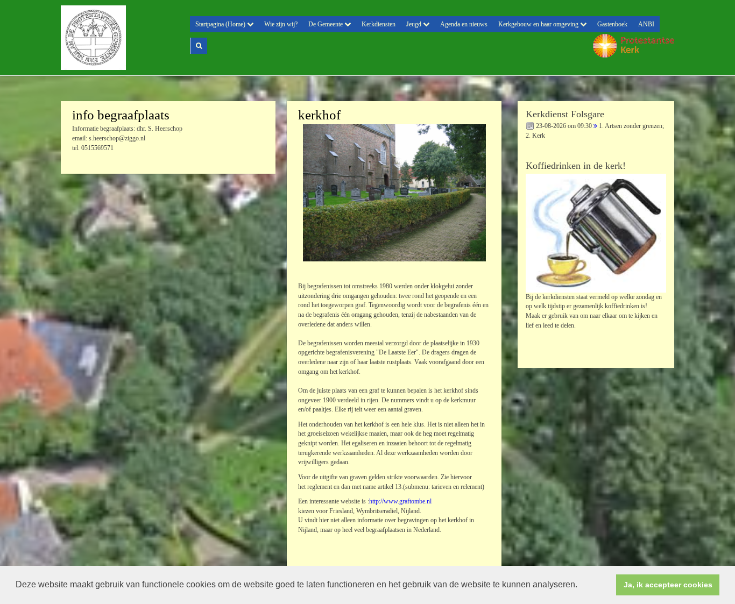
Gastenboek (612, 24)
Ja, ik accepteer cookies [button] (668, 584)
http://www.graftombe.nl (400, 501)
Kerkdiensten (378, 24)
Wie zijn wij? (281, 24)
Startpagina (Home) (221, 24)
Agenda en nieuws (463, 24)
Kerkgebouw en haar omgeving (539, 24)
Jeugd (414, 24)
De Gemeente (326, 24)
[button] (581, 585)
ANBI (646, 24)
